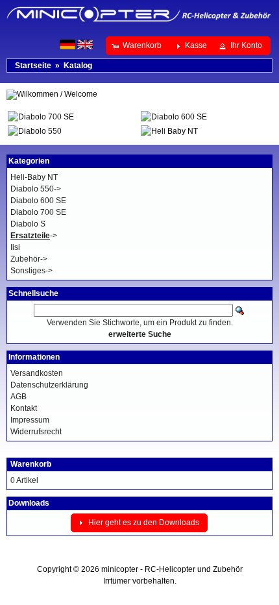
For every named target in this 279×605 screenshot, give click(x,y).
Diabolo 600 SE (38, 200)
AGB (18, 396)
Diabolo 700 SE (38, 212)
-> (33, 235)
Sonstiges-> (31, 270)
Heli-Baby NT (34, 177)
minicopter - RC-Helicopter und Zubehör (172, 569)
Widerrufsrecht (36, 431)
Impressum (29, 420)
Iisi (15, 247)
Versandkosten (36, 373)
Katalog (78, 65)
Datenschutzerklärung (49, 384)
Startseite (33, 65)
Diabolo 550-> (35, 188)
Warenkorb (30, 464)
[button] (138, 45)
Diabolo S (27, 223)
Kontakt (23, 408)
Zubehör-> (28, 259)
